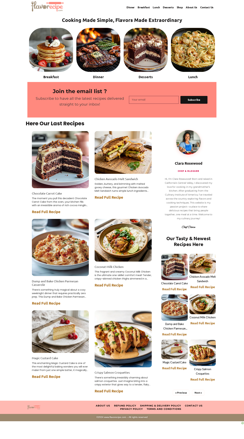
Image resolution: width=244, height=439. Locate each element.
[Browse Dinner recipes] (98, 50)
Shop (180, 7)
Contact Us (206, 7)
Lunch (156, 7)
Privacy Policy (131, 408)
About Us (191, 7)
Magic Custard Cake (45, 358)
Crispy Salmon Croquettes (112, 372)
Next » (198, 392)
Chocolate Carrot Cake (47, 193)
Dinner (130, 7)
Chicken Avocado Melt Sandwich (116, 179)
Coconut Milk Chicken (109, 266)
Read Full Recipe (46, 211)
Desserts (168, 7)
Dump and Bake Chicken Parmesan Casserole (174, 328)
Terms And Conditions (164, 408)
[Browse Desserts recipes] (146, 50)
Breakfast (144, 7)
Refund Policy (125, 405)
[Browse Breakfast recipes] (51, 50)
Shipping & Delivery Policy (160, 405)
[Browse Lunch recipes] (193, 50)
